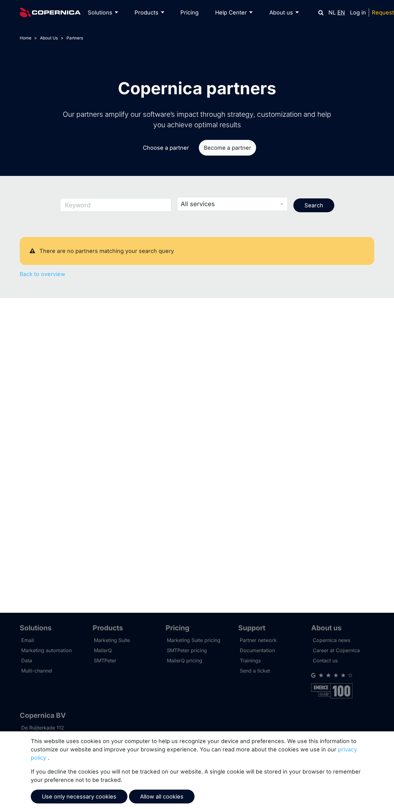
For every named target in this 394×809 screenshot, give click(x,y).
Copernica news (331, 640)
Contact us (325, 660)
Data (26, 660)
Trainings (250, 660)
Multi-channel (36, 671)
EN (341, 12)
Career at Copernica (336, 650)
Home (25, 37)
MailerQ (103, 650)
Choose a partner (166, 147)
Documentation (257, 650)
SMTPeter (105, 660)
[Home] (50, 12)
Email (27, 640)
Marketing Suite (112, 640)
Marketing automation (46, 650)
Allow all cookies (161, 796)
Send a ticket (255, 671)
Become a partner (227, 147)
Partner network (258, 640)
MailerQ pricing (184, 660)
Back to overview (42, 274)
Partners (74, 37)
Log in (358, 12)
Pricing (189, 12)
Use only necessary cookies (79, 796)
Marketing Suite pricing (193, 640)
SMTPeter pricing (187, 650)
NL (332, 12)
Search (313, 205)
